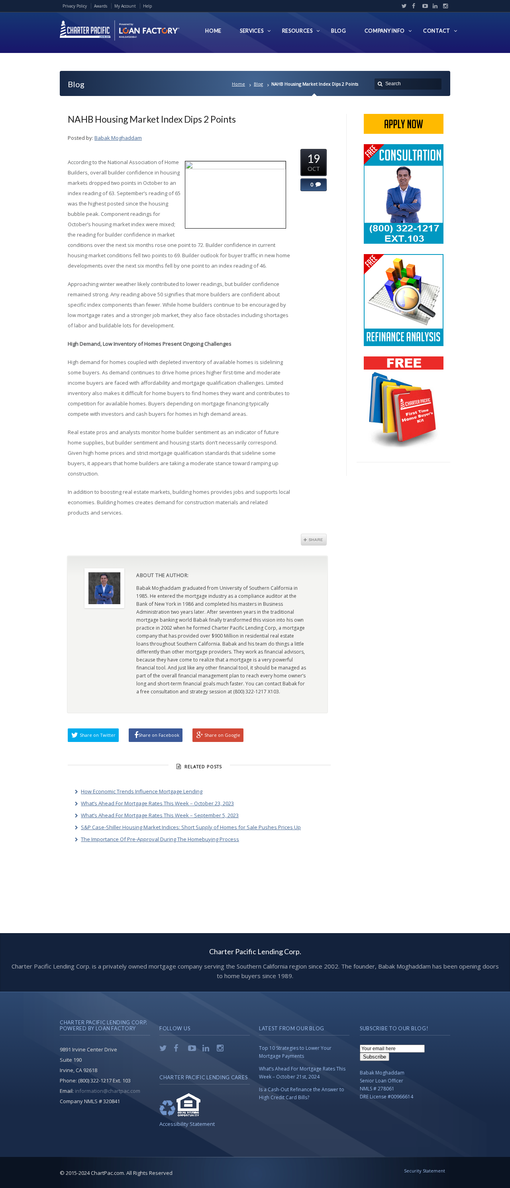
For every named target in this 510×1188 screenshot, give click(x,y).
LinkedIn (433, 6)
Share (314, 540)
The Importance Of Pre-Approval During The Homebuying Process (160, 839)
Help (147, 6)
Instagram (443, 6)
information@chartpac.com (107, 1090)
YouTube (423, 6)
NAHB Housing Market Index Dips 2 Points (152, 119)
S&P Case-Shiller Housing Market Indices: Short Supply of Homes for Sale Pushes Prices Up (191, 827)
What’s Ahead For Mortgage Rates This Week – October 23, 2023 (157, 803)
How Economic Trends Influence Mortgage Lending (141, 791)
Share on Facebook (158, 735)
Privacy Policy (75, 6)
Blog (258, 84)
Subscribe (374, 1057)
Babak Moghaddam (118, 137)
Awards (100, 6)
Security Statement (424, 1171)
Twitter (402, 6)
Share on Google (222, 735)
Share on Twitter (98, 735)
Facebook (413, 6)
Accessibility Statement (187, 1123)
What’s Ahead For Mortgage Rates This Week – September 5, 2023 (160, 815)
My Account (125, 6)
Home (238, 84)
